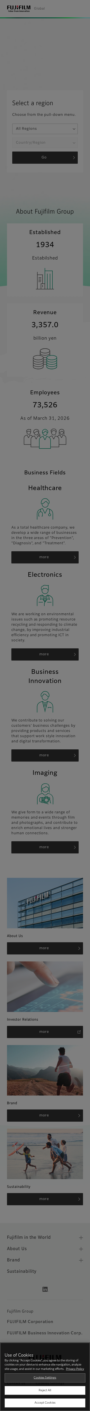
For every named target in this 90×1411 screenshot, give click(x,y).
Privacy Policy (75, 1369)
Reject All (45, 1390)
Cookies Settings (45, 1377)
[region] (45, 1376)
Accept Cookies (45, 1402)
